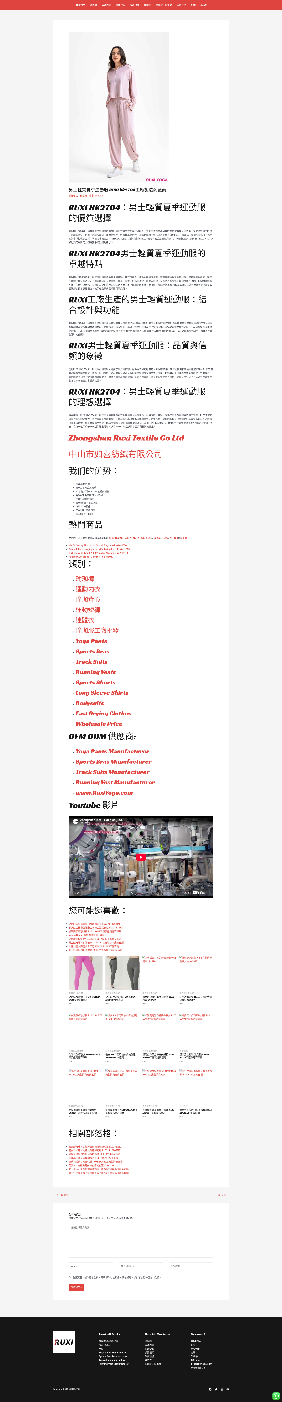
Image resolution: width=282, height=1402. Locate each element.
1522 (126, 538)
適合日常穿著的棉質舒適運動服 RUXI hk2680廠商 (94, 1150)
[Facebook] (210, 1389)
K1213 (133, 538)
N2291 (118, 538)
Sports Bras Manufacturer (114, 761)
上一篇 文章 (60, 1194)
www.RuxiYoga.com (104, 792)
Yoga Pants (91, 641)
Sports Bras (93, 651)
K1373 (149, 538)
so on (184, 538)
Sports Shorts (96, 682)
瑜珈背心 (120, 5)
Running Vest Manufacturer (115, 782)
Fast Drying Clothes (103, 713)
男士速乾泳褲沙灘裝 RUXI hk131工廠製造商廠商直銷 (96, 942)
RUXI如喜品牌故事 (108, 1341)
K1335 (141, 538)
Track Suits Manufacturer (113, 772)
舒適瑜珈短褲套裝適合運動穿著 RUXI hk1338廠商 (94, 923)
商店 (193, 1345)
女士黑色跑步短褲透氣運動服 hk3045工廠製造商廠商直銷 (99, 1169)
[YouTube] (227, 1389)
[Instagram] (222, 1389)
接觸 (193, 5)
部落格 (203, 5)
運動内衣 (88, 589)
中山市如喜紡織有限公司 (115, 454)
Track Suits (92, 661)
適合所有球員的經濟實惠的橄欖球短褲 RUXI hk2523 (96, 1146)
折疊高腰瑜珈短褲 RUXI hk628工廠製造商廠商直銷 (95, 931)
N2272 (156, 538)
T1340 (165, 538)
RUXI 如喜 (80, 5)
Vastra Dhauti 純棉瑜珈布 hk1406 (86, 935)
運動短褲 (134, 5)
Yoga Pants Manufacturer (112, 751)
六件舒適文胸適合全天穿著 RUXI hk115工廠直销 (94, 946)
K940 (111, 538)
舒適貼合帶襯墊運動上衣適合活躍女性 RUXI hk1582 (96, 927)
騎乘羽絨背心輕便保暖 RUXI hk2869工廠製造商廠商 (96, 1161)
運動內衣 (106, 5)
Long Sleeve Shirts (102, 692)
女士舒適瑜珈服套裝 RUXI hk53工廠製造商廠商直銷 (95, 950)
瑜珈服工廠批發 (164, 5)
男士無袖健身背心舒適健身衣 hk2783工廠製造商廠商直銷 (99, 1173)
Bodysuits (90, 703)
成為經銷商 (105, 1345)
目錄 (101, 1349)
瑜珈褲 (93, 5)
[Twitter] (216, 1389)
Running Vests (96, 672)
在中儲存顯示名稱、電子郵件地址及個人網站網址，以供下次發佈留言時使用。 (117, 1277)
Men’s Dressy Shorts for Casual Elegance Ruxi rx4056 (98, 545)
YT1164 (173, 538)
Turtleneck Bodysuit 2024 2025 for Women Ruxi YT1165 (98, 553)
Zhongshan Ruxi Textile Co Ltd (126, 437)
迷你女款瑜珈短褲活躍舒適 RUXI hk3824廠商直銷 (94, 1154)
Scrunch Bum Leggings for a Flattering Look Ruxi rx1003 (99, 549)
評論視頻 (149, 1352)
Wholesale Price (99, 724)
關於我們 (181, 5)
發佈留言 (73, 195)
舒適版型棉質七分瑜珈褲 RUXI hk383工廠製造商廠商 (96, 939)
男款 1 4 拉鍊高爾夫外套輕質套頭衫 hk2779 (91, 1165)
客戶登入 (195, 1360)
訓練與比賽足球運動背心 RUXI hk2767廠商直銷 (93, 1158)
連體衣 (147, 5)
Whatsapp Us (198, 1367)
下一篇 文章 (221, 1194)
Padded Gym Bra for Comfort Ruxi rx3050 (91, 556)
